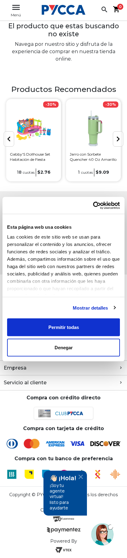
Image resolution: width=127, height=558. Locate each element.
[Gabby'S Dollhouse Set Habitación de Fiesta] (33, 129)
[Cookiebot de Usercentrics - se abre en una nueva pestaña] (93, 205)
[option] (33, 140)
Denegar (64, 347)
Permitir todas (63, 327)
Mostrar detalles (90, 307)
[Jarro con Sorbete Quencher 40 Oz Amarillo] (93, 129)
